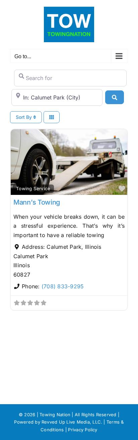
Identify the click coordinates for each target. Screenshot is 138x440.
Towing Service (33, 188)
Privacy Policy (82, 429)
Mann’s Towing (36, 202)
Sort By (24, 117)
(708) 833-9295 (63, 286)
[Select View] (52, 117)
